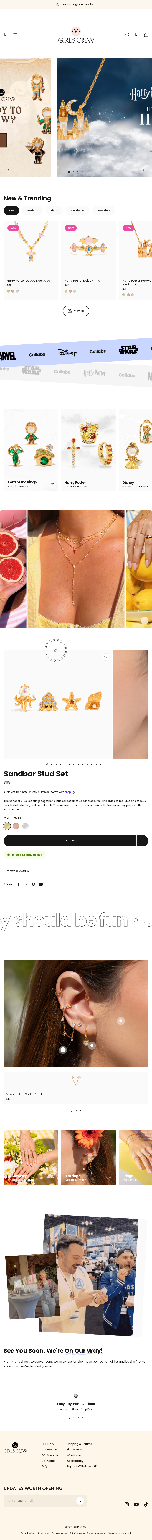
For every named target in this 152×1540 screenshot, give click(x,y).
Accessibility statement (119, 1533)
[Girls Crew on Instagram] (127, 1504)
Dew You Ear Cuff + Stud (24, 1094)
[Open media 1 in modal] (105, 657)
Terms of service (59, 1533)
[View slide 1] (71, 1110)
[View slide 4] (82, 1418)
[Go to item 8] (78, 764)
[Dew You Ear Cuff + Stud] (76, 1080)
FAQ (44, 1466)
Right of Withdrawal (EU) (83, 1466)
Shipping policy (77, 1533)
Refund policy (27, 1533)
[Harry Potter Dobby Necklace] (31, 248)
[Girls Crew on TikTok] (146, 1504)
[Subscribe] (80, 1501)
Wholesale (74, 1455)
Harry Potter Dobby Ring (82, 280)
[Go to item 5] (65, 764)
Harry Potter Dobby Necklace (28, 280)
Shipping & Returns (79, 1444)
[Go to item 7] (74, 764)
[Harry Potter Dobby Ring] (88, 248)
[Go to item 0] (47, 764)
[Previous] (10, 170)
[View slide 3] (80, 1110)
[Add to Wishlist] (52, 269)
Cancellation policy (96, 1533)
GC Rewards (50, 1455)
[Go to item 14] (105, 764)
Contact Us (49, 1449)
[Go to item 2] (51, 764)
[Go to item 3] (56, 764)
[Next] (142, 170)
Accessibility (75, 1461)
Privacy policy (43, 1533)
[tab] (11, 210)
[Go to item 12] (96, 764)
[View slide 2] (76, 1110)
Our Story (48, 1444)
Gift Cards (48, 1461)
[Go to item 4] (60, 764)
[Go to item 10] (87, 764)
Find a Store (75, 1449)
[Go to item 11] (91, 764)
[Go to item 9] (82, 764)
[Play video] (76, 570)
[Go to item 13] (100, 764)
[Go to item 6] (69, 764)
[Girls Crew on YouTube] (136, 1504)
